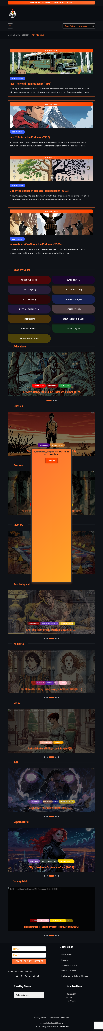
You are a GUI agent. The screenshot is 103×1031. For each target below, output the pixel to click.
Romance (74, 309)
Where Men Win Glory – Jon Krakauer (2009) (36, 244)
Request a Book (68, 970)
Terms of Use (52, 454)
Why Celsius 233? (70, 965)
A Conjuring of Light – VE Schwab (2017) (51, 689)
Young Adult (29, 338)
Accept (51, 460)
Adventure (29, 280)
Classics (74, 280)
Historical (73, 290)
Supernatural (29, 329)
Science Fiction (73, 319)
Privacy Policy (63, 452)
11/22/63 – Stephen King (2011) (52, 3)
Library (64, 960)
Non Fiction (74, 299)
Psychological (29, 309)
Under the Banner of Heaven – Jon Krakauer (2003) (39, 190)
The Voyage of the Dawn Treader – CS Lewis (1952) (51, 392)
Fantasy (29, 290)
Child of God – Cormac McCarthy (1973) (51, 867)
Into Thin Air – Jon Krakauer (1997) (30, 137)
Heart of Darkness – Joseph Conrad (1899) (51, 629)
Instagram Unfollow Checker (75, 976)
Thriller (74, 329)
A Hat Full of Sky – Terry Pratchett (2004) (51, 926)
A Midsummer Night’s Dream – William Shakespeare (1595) (51, 748)
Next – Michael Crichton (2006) (51, 808)
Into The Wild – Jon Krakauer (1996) (30, 83)
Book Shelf (66, 954)
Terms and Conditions (59, 1017)
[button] (47, 400)
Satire (29, 319)
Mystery (29, 299)
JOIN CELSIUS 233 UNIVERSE (28, 961)
